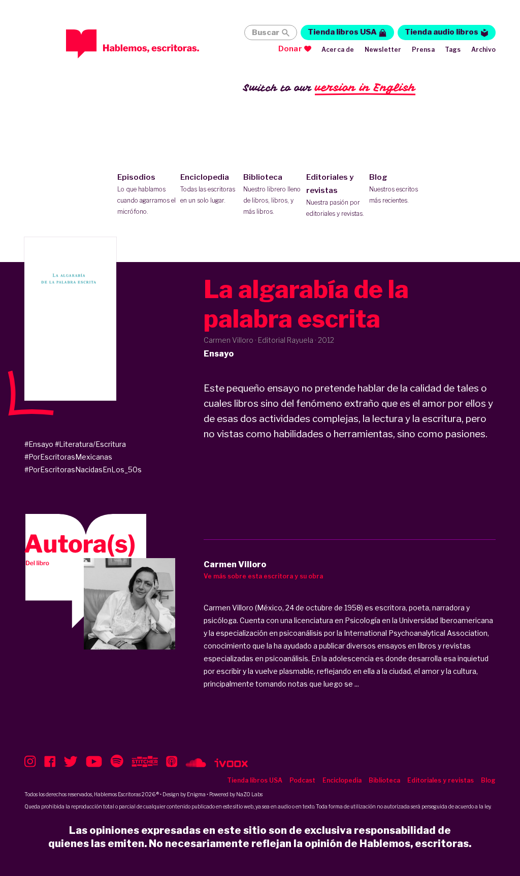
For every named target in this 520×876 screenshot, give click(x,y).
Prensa (423, 49)
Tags (453, 49)
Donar (290, 48)
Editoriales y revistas (335, 195)
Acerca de (337, 49)
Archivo (483, 49)
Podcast (302, 780)
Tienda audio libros (441, 32)
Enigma (196, 794)
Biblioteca (272, 194)
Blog (393, 188)
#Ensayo (38, 444)
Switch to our (329, 87)
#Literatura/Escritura (90, 444)
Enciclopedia (207, 188)
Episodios (146, 194)
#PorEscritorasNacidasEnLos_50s (83, 469)
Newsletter (383, 49)
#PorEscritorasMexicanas (68, 456)
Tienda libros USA (342, 32)
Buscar (265, 32)
